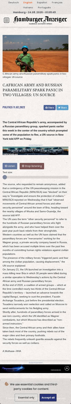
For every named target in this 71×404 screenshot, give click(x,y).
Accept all (48, 397)
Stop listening (33, 166)
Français (57, 2)
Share (51, 107)
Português (44, 7)
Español (42, 2)
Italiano (28, 7)
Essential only (26, 397)
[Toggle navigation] (6, 20)
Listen (11, 166)
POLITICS (8, 107)
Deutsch (13, 2)
